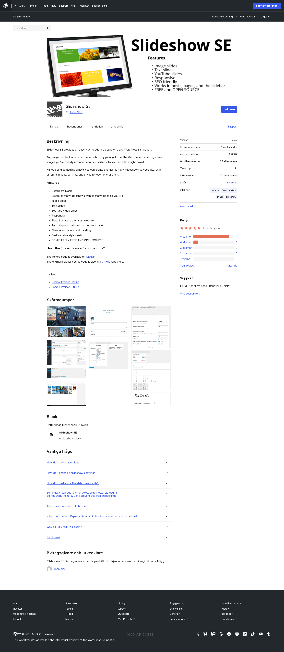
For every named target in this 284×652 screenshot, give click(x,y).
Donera (175, 613)
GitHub (90, 256)
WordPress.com (232, 603)
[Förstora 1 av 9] (81, 310)
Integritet (18, 619)
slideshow (231, 197)
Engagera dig (177, 603)
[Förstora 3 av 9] (81, 372)
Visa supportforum (191, 293)
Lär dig (121, 603)
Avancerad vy (188, 206)
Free (224, 190)
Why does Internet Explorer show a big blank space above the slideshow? (92, 516)
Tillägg (69, 613)
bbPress (228, 613)
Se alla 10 (232, 182)
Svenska (49, 634)
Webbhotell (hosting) (24, 613)
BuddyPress (230, 619)
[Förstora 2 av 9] (81, 344)
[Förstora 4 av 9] (81, 385)
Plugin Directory (22, 16)
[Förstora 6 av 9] (124, 346)
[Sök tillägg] (48, 28)
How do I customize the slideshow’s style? (73, 483)
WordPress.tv (126, 619)
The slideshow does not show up (67, 506)
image (220, 197)
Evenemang (176, 608)
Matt (226, 608)
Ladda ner (229, 109)
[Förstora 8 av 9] (166, 355)
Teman (69, 608)
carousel (215, 190)
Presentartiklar (179, 619)
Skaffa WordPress (267, 5)
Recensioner (74, 126)
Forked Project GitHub (65, 287)
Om (15, 603)
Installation (96, 126)
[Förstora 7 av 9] (166, 310)
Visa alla (232, 265)
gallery (232, 190)
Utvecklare (124, 613)
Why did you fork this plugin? (64, 526)
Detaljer (54, 126)
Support (232, 126)
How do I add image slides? (64, 462)
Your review (187, 265)
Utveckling (117, 126)
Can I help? (53, 537)
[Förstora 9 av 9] (166, 397)
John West (76, 112)
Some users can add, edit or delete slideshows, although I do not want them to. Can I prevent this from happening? (82, 494)
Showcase (71, 603)
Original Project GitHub (65, 282)
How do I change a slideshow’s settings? (71, 472)
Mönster (69, 619)
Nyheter (17, 608)
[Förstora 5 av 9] (124, 310)
